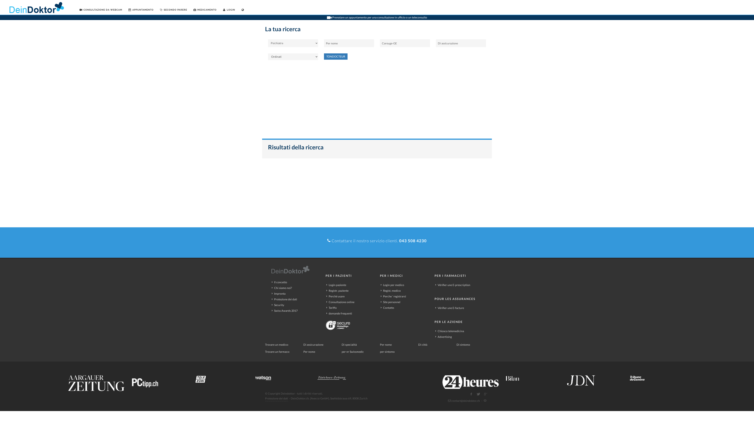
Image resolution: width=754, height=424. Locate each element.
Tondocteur (335, 56)
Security (279, 305)
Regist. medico (392, 290)
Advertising (445, 336)
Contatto (388, 307)
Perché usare (337, 296)
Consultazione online (341, 302)
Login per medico (393, 285)
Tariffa (333, 307)
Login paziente (337, 285)
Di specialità (349, 344)
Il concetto (280, 282)
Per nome (386, 344)
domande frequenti (340, 313)
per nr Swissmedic (353, 351)
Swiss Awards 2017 (286, 310)
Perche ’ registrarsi (394, 296)
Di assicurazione (313, 344)
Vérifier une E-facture (451, 308)
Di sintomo (463, 344)
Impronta (279, 293)
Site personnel (391, 302)
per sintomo (387, 351)
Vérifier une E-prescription (454, 285)
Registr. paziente (339, 290)
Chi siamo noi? (283, 288)
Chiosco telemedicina (451, 331)
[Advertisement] (377, 101)
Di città (422, 344)
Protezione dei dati (285, 299)
